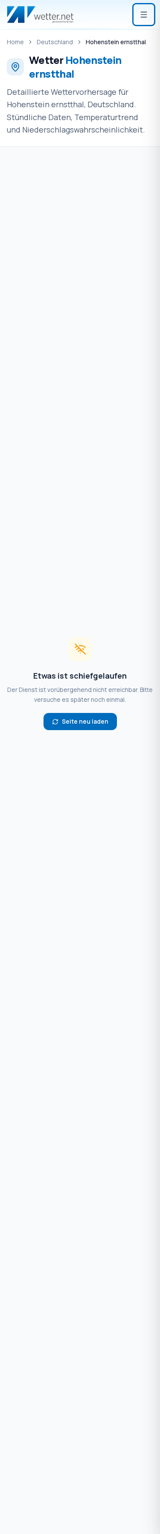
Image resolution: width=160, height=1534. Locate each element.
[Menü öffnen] (143, 14)
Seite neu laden (85, 721)
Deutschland (55, 42)
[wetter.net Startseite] (40, 14)
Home (15, 42)
